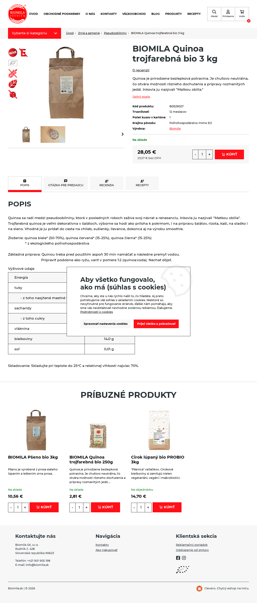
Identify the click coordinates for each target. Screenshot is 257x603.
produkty (173, 13)
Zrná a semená (89, 33)
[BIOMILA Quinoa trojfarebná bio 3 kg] (66, 82)
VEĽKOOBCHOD (134, 13)
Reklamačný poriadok (192, 544)
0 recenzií (141, 70)
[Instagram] (184, 558)
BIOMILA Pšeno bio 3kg (33, 457)
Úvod (33, 13)
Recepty (194, 13)
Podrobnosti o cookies (96, 312)
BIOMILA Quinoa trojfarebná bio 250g (91, 459)
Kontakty (109, 13)
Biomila (175, 128)
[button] (122, 135)
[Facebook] (178, 558)
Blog (155, 13)
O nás (90, 13)
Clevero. (210, 588)
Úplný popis (141, 96)
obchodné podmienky (62, 13)
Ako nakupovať (106, 550)
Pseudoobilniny (115, 33)
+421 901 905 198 (38, 560)
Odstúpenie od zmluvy (192, 550)
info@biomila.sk (37, 564)
